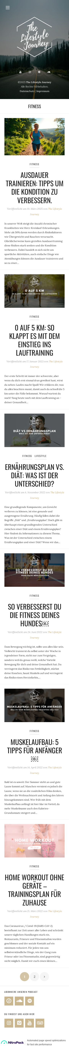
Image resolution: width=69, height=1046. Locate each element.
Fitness (34, 164)
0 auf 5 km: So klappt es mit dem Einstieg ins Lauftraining (34, 340)
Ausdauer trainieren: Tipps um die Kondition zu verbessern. (34, 187)
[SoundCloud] (19, 1001)
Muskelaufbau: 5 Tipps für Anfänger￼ (34, 750)
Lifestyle (40, 456)
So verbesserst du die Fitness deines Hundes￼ (34, 614)
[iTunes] (8, 1001)
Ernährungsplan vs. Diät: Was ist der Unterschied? (34, 475)
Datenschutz (27, 91)
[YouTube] (29, 1023)
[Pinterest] (19, 1023)
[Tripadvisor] (39, 1023)
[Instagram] (8, 1023)
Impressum (42, 91)
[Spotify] (29, 1001)
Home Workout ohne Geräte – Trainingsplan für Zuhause (34, 889)
